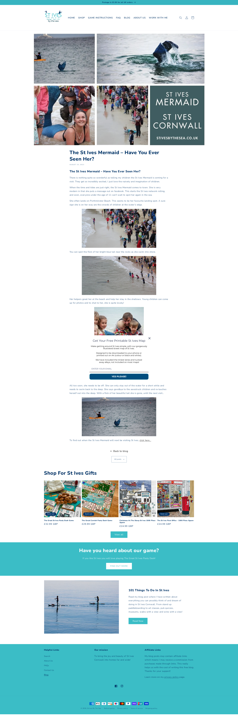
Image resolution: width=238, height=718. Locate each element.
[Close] (149, 338)
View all (119, 534)
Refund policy (109, 708)
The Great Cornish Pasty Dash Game (97, 521)
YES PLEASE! (119, 376)
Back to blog (120, 451)
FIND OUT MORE (119, 566)
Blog (46, 674)
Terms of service (137, 708)
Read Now (138, 621)
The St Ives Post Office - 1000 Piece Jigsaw (175, 521)
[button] (181, 18)
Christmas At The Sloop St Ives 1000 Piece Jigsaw (137, 522)
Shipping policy (151, 708)
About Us (48, 660)
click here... (145, 440)
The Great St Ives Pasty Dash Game (59, 521)
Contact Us (49, 670)
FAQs (46, 665)
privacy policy (171, 677)
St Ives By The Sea (94, 708)
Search (47, 656)
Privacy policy (122, 708)
